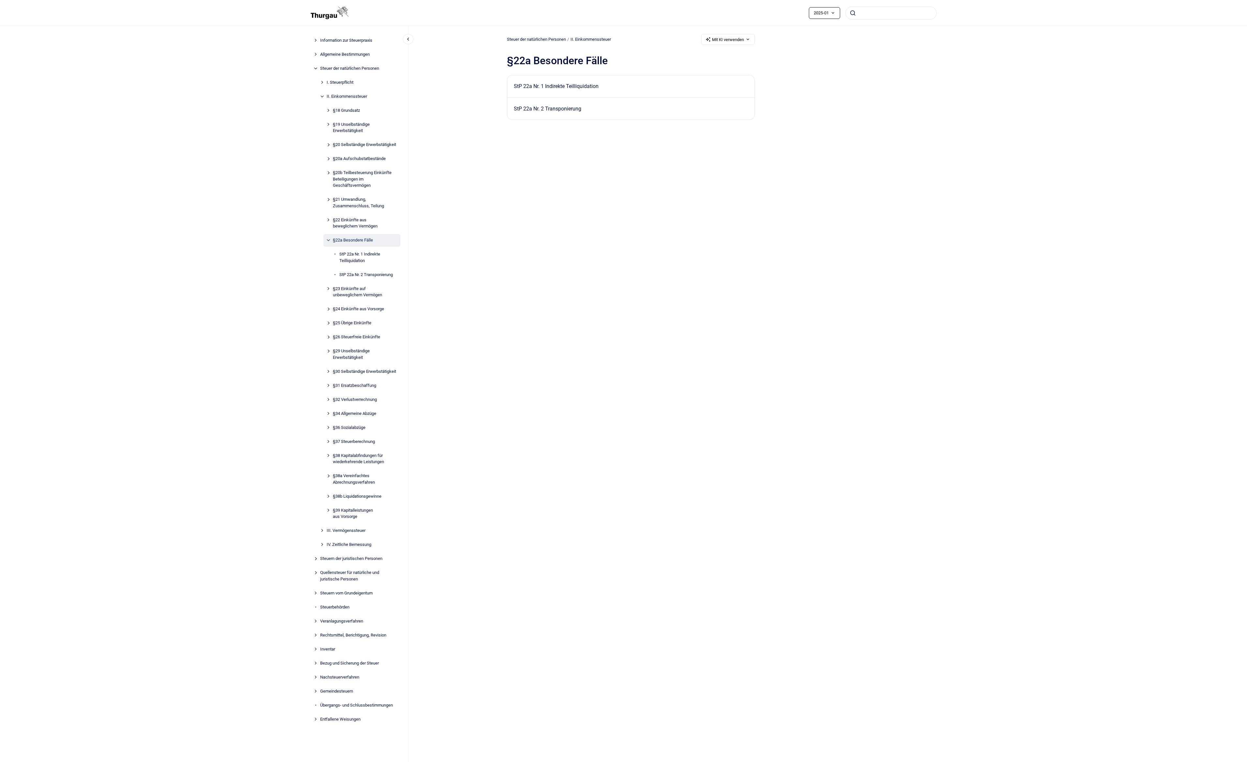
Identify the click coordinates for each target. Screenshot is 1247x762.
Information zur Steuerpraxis (346, 40)
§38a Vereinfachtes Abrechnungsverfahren (354, 479)
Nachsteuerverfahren (339, 677)
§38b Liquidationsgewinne (357, 496)
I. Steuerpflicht (340, 82)
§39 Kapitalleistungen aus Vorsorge (353, 513)
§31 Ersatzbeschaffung (354, 385)
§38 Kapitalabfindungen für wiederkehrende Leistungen (358, 458)
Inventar (327, 649)
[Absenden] (853, 13)
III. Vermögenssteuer (346, 530)
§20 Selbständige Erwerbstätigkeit (364, 144)
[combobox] (891, 13)
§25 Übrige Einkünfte (352, 322)
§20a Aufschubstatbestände (359, 158)
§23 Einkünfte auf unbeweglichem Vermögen (357, 292)
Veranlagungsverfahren (341, 621)
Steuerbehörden (334, 607)
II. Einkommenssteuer (347, 96)
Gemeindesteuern (336, 691)
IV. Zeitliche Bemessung (349, 544)
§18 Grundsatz (346, 110)
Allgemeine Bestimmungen (345, 54)
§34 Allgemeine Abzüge (354, 413)
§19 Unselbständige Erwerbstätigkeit (351, 127)
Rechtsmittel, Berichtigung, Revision (353, 635)
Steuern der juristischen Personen (351, 558)
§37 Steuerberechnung (354, 441)
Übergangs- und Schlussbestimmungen (356, 705)
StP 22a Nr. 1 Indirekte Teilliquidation (359, 257)
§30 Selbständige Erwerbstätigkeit (364, 371)
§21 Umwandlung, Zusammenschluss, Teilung (358, 202)
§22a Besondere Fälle (353, 240)
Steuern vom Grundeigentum (346, 593)
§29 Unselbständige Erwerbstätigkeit (351, 354)
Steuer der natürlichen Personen (349, 68)
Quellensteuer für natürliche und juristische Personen (349, 575)
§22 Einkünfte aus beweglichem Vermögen (355, 223)
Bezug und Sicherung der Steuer (349, 663)
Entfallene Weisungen (340, 719)
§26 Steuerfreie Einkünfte (356, 336)
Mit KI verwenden (728, 39)
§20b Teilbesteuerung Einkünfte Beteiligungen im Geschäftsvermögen (362, 179)
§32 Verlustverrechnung (355, 399)
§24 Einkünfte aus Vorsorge (358, 308)
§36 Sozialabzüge (349, 427)
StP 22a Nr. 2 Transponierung (366, 274)
